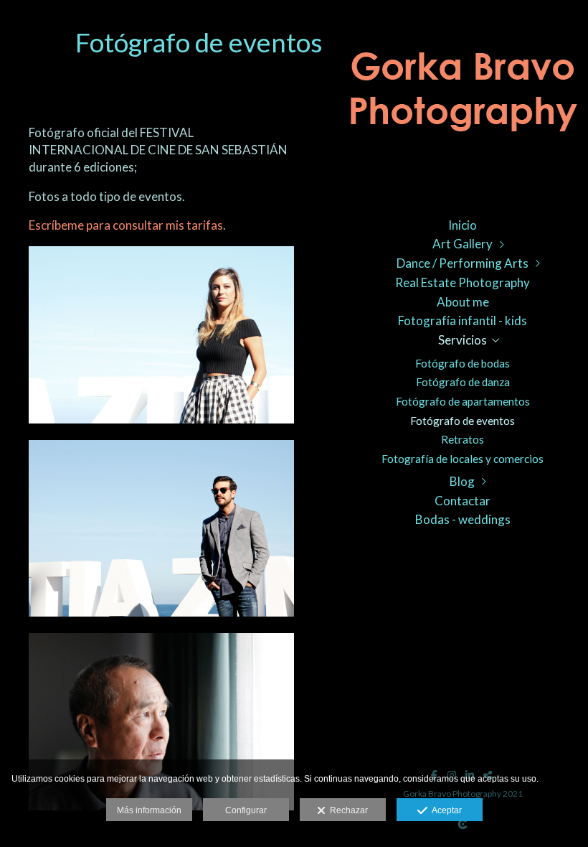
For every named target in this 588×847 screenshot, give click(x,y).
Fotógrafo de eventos (462, 420)
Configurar (246, 810)
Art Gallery (462, 243)
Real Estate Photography (462, 282)
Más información (149, 810)
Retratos (462, 439)
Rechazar (347, 810)
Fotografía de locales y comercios (462, 458)
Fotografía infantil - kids (462, 320)
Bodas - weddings (463, 519)
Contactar (462, 500)
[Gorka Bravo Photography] (462, 101)
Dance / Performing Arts (462, 263)
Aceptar (444, 810)
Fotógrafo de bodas (462, 363)
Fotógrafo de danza (463, 381)
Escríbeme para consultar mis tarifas (126, 225)
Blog (462, 481)
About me (463, 301)
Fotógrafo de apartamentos (463, 401)
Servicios (462, 339)
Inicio (462, 225)
